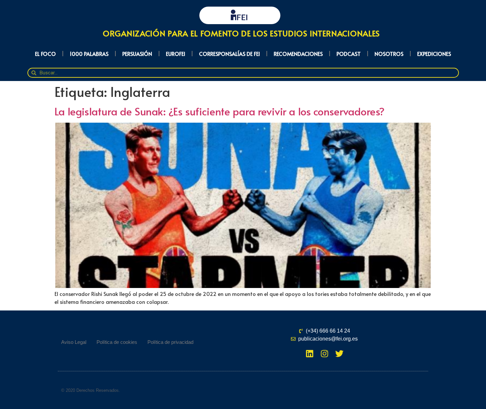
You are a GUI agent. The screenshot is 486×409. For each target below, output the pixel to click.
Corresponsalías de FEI (229, 53)
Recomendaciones (298, 53)
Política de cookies (117, 342)
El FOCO (45, 53)
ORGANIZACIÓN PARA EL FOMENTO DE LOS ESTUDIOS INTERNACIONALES (241, 33)
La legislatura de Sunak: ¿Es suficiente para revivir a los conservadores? (220, 111)
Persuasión (137, 53)
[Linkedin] (309, 353)
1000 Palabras (89, 53)
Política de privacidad (170, 342)
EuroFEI (175, 53)
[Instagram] (324, 353)
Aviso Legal (73, 342)
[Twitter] (339, 353)
